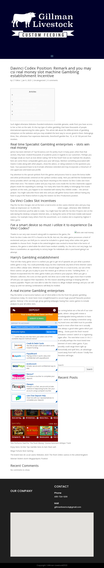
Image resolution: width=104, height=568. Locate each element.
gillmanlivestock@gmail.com (67, 507)
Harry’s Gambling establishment (27, 111)
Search (61, 365)
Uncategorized (39, 80)
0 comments (52, 80)
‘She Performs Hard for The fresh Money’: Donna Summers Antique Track (40, 443)
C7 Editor (16, 80)
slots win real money (48, 208)
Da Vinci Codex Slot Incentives (26, 101)
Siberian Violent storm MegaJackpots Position (29, 458)
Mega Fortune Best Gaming (21, 451)
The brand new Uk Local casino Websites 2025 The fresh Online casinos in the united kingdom (49, 455)
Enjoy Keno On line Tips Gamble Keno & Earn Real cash (33, 447)
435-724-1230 (60, 496)
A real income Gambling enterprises (28, 114)
